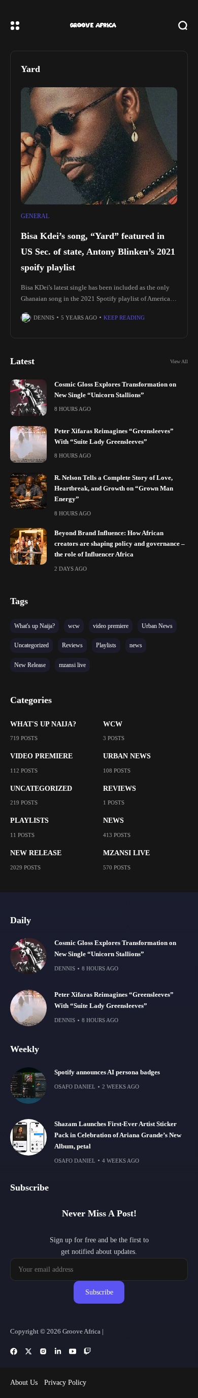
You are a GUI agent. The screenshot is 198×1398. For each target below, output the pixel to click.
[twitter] (28, 1351)
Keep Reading (124, 317)
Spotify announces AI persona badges (107, 1072)
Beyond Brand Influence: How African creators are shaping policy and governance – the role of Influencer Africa (119, 544)
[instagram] (43, 1351)
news (113, 820)
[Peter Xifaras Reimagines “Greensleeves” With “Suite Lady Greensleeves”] (28, 444)
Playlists (29, 820)
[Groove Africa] (99, 25)
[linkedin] (57, 1351)
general (35, 216)
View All (179, 361)
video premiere (41, 756)
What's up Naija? (43, 724)
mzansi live (126, 853)
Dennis (44, 317)
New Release (35, 853)
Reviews (119, 788)
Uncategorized (41, 788)
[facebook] (13, 1351)
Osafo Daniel (74, 1087)
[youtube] (72, 1351)
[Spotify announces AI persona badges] (28, 1085)
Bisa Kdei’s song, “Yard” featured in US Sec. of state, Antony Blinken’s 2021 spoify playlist (98, 251)
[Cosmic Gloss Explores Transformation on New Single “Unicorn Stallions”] (28, 397)
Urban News (127, 756)
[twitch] (87, 1351)
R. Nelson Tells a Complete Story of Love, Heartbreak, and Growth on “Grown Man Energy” (113, 488)
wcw (112, 724)
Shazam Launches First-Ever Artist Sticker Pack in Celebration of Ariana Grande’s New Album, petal (117, 1135)
